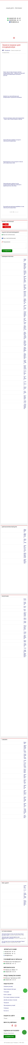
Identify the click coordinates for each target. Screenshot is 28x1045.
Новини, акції (25, 887)
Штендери (25, 392)
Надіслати (7, 250)
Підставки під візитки (25, 811)
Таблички (25, 401)
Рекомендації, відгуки (25, 903)
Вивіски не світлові (25, 272)
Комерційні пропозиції (25, 896)
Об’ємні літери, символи (25, 321)
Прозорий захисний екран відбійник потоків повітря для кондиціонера (13, 207)
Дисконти (25, 619)
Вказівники (25, 388)
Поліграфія (6, 991)
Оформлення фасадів (25, 356)
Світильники (25, 816)
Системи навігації (25, 397)
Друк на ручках (25, 787)
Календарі (25, 622)
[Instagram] (16, 1025)
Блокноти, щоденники (25, 601)
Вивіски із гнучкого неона (25, 294)
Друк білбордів (25, 535)
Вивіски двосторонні (25, 287)
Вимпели (25, 743)
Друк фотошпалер (25, 561)
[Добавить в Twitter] (24, 214)
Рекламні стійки (25, 362)
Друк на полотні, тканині (25, 548)
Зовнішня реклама (8, 986)
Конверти (25, 632)
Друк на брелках (25, 776)
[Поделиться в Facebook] (18, 214)
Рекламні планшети (25, 367)
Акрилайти (25, 260)
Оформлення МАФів (25, 349)
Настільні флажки (25, 771)
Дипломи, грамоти (25, 614)
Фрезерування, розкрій (9, 1005)
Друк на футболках (25, 793)
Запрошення (25, 645)
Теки (25, 648)
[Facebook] (12, 1025)
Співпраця (6, 1008)
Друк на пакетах (25, 781)
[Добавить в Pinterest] (22, 214)
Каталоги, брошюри (25, 628)
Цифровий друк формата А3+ (25, 653)
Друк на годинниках (25, 799)
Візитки (25, 610)
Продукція (6, 1002)
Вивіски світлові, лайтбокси (25, 280)
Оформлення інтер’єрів (25, 343)
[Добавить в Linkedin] (20, 214)
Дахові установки (25, 307)
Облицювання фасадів (25, 314)
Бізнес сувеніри (7, 994)
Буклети (25, 607)
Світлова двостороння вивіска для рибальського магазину (10, 937)
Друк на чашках (25, 805)
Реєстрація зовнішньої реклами (11, 997)
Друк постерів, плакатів (25, 555)
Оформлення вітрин (25, 328)
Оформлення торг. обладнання (25, 335)
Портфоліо (7, 50)
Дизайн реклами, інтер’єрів (10, 1000)
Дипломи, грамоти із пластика (25, 749)
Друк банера (25, 530)
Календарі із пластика (25, 756)
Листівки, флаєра (25, 637)
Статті (25, 890)
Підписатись (10, 1036)
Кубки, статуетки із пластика (25, 764)
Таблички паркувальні (25, 406)
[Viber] (12, 28)
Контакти (6, 1010)
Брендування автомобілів (25, 266)
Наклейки (25, 641)
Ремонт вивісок (25, 372)
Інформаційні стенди (25, 301)
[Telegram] (16, 28)
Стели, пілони (25, 383)
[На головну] (3, 50)
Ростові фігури (25, 378)
